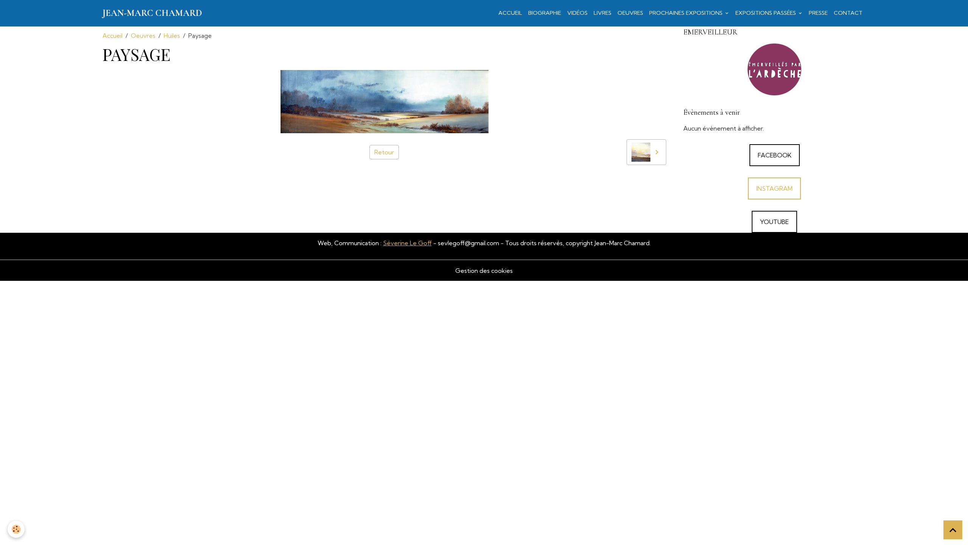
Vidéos (577, 12)
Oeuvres (630, 12)
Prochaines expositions (686, 12)
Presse (818, 12)
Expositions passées (766, 12)
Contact (848, 12)
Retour (384, 152)
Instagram (774, 188)
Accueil (510, 12)
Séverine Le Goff (407, 243)
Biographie (544, 12)
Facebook (774, 155)
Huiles (172, 35)
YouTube (774, 222)
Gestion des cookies (484, 270)
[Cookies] (16, 529)
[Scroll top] (952, 529)
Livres (602, 12)
